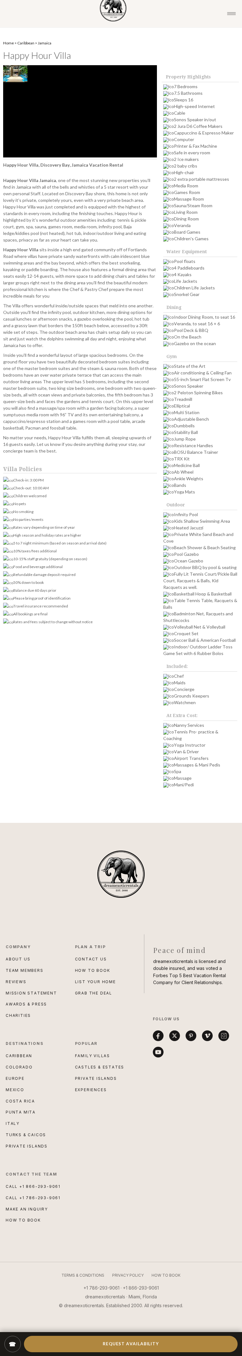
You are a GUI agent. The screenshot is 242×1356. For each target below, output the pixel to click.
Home (8, 43)
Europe (15, 1078)
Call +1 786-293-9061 (33, 1197)
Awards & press (26, 1004)
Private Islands (27, 1146)
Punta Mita (21, 1112)
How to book (92, 970)
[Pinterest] (191, 1035)
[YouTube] (158, 1052)
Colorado (19, 1067)
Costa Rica (20, 1101)
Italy (13, 1123)
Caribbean (25, 43)
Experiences (91, 1089)
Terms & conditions (82, 1275)
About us (18, 959)
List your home (95, 981)
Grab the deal (93, 993)
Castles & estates (99, 1067)
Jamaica (44, 43)
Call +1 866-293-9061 (33, 1186)
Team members (24, 970)
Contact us (91, 959)
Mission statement (31, 993)
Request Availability (130, 1343)
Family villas (92, 1055)
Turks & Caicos (26, 1134)
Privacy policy (128, 1275)
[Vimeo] (207, 1035)
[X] (174, 1035)
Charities (18, 1015)
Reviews (16, 981)
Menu (231, 14)
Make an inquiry (27, 1209)
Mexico (15, 1089)
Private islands (96, 1078)
